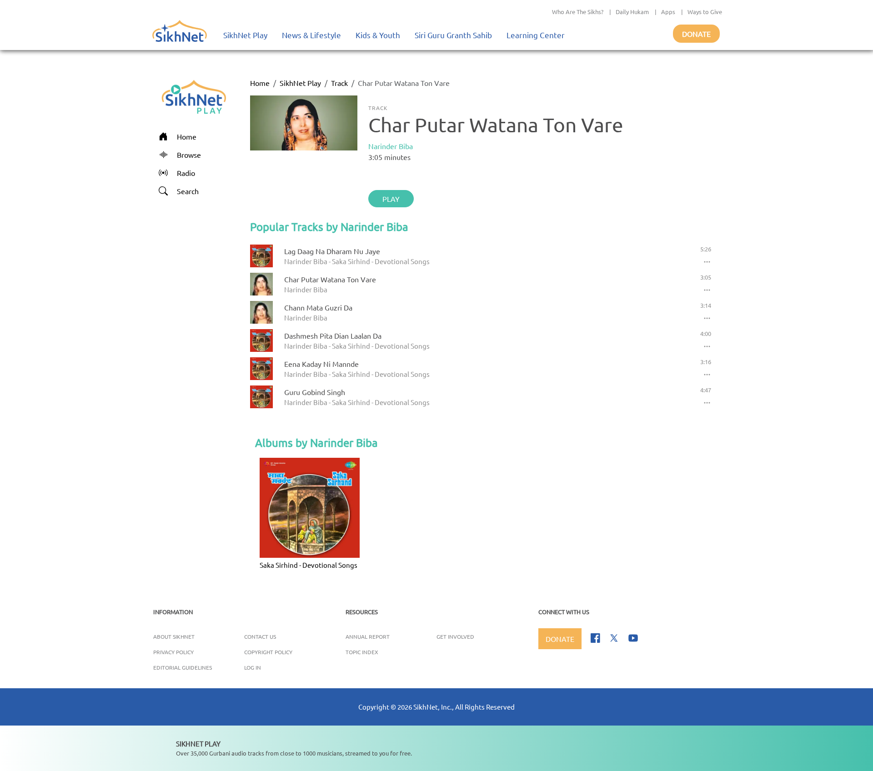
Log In (252, 667)
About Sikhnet (174, 636)
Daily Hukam (632, 11)
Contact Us (260, 636)
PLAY (391, 198)
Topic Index (362, 652)
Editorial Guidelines (182, 667)
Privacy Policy (173, 652)
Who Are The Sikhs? (577, 11)
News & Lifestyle (311, 35)
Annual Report (368, 636)
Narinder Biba (390, 145)
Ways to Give (704, 11)
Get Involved (455, 636)
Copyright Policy (268, 652)
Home (260, 82)
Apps (668, 11)
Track (339, 82)
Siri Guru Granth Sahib (453, 35)
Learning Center (536, 35)
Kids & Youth (378, 35)
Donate (696, 33)
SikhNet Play (245, 35)
